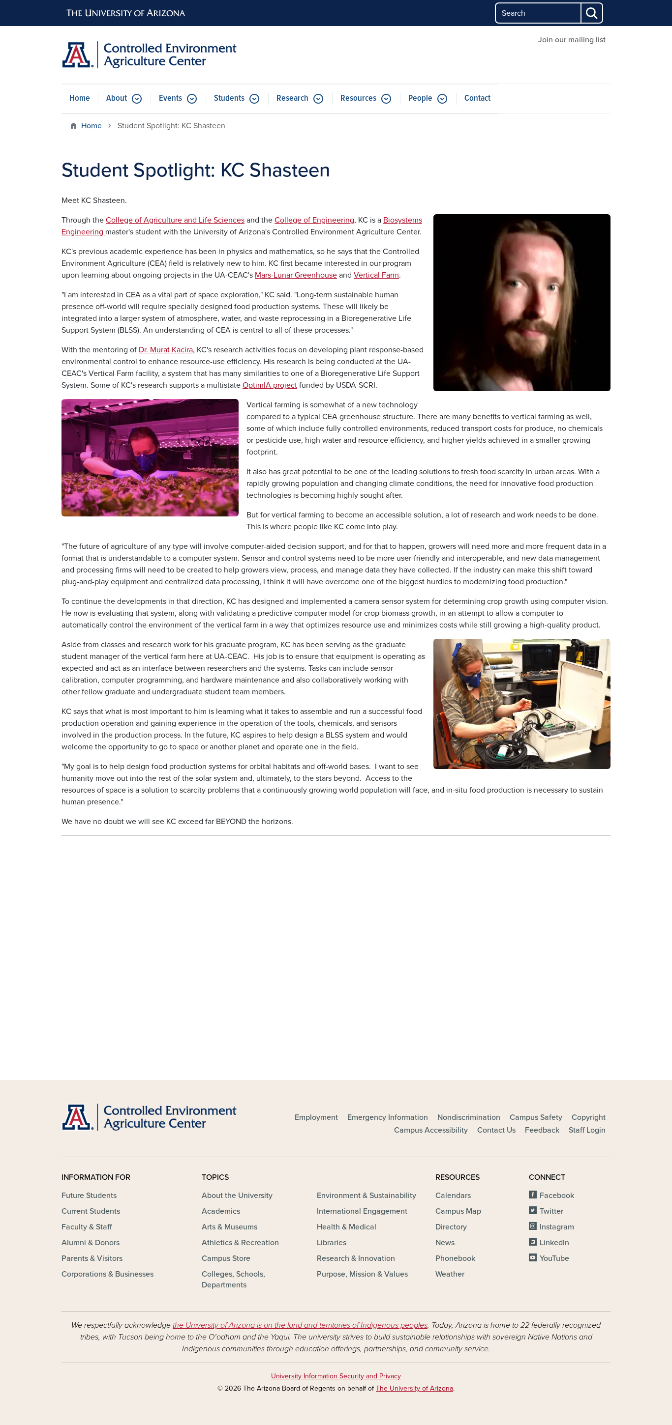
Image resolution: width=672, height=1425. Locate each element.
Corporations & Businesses (107, 1274)
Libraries (331, 1243)
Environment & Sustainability (366, 1195)
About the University (237, 1195)
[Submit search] (592, 13)
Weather (449, 1274)
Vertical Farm (376, 275)
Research (292, 98)
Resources (358, 98)
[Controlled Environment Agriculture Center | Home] (149, 54)
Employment (316, 1117)
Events (170, 98)
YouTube (554, 1258)
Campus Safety (536, 1117)
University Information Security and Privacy (336, 1376)
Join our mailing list (572, 40)
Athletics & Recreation (240, 1243)
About (116, 98)
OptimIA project (270, 385)
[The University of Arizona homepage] (126, 13)
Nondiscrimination (468, 1117)
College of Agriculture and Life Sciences (175, 220)
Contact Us (496, 1130)
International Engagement (362, 1211)
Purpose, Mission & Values (362, 1274)
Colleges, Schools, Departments (233, 1279)
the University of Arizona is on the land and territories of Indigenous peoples (300, 1325)
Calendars (453, 1195)
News (445, 1243)
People (420, 98)
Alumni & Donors (90, 1243)
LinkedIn (554, 1243)
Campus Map (458, 1211)
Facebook (557, 1195)
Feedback (542, 1130)
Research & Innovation (356, 1258)
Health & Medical (346, 1227)
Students (229, 98)
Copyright (589, 1117)
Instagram (557, 1227)
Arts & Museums (229, 1227)
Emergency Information (387, 1117)
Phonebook (455, 1258)
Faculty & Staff (86, 1227)
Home (79, 98)
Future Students (89, 1195)
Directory (451, 1227)
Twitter (551, 1211)
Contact (477, 98)
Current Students (90, 1211)
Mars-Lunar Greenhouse (296, 275)
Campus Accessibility (431, 1130)
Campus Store (226, 1258)
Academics (221, 1211)
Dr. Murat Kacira (166, 350)
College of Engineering (314, 220)
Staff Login (587, 1130)
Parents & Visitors (91, 1258)
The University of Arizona (414, 1388)
